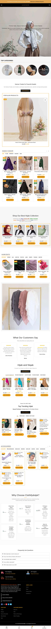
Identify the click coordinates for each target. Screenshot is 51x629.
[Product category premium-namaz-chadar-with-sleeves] (31, 70)
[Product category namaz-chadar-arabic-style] (7, 70)
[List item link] (11, 598)
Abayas (2, 611)
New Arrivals (3, 615)
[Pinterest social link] (6, 604)
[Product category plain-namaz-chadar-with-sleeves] (43, 70)
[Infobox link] (8, 513)
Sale (2, 618)
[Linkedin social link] (9, 604)
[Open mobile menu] (1, 5)
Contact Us (28, 593)
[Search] (49, 5)
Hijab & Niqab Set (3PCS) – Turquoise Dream (19, 389)
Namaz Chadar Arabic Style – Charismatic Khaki (25, 142)
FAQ (14, 611)
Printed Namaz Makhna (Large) (41, 171)
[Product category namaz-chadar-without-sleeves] (19, 70)
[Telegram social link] (11, 604)
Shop (27, 589)
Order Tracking (16, 615)
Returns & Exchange (18, 613)
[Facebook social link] (2, 604)
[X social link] (4, 604)
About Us (15, 609)
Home (27, 587)
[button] (45, 99)
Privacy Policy (29, 591)
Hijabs (2, 609)
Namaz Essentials (4, 613)
